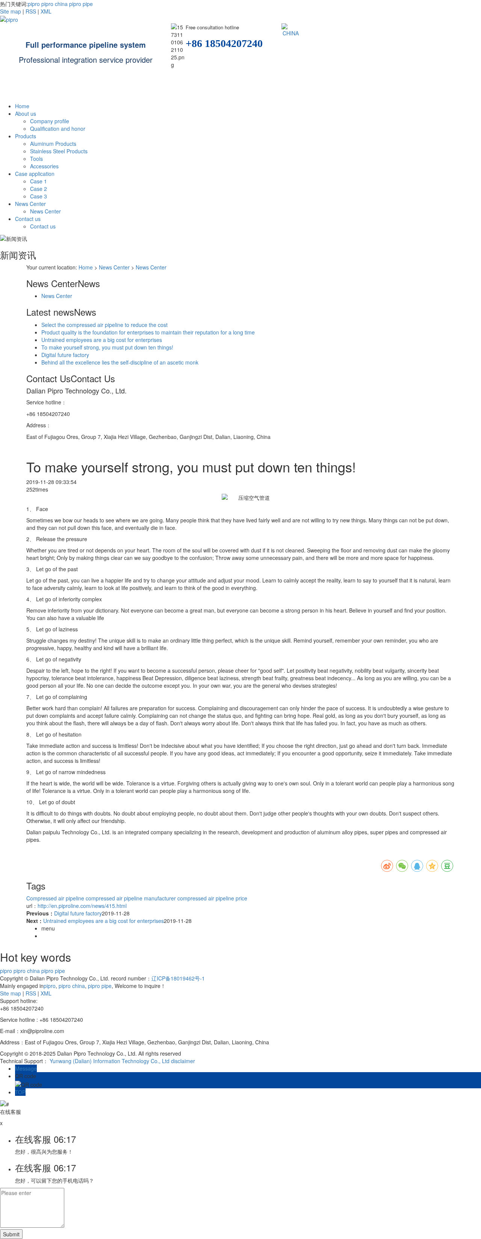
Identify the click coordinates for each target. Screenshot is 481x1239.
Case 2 (38, 188)
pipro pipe (80, 4)
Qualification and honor (57, 128)
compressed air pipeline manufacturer (130, 898)
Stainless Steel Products (59, 151)
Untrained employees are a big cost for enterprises (101, 339)
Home (22, 106)
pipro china (54, 4)
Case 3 (38, 196)
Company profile (49, 121)
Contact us (28, 218)
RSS (31, 11)
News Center (30, 203)
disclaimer (183, 1061)
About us (25, 113)
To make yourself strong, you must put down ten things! (107, 347)
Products (25, 136)
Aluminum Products (53, 143)
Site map (10, 11)
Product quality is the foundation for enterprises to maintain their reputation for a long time (148, 332)
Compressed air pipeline (55, 898)
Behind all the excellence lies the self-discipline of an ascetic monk (119, 362)
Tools (36, 158)
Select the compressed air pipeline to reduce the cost (104, 324)
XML (46, 11)
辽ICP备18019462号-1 (178, 978)
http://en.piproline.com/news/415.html (82, 905)
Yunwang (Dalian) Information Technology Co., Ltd (109, 1061)
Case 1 (38, 181)
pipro (34, 4)
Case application (34, 173)
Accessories (44, 166)
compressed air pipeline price (211, 898)
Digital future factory (65, 355)
